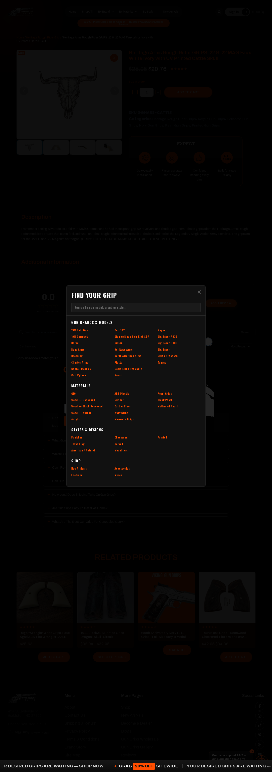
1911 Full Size (79, 330)
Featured (76, 475)
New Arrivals (79, 468)
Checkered (121, 437)
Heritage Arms (123, 349)
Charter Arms (79, 362)
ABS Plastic (121, 393)
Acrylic (75, 419)
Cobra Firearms (81, 369)
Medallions (121, 450)
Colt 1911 (119, 330)
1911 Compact (79, 336)
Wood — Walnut (81, 413)
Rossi (118, 375)
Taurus (162, 362)
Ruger (161, 330)
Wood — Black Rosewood (87, 406)
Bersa (75, 343)
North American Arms (127, 356)
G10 (73, 393)
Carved (118, 444)
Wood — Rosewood (83, 400)
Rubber (119, 400)
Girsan (118, 343)
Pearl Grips (165, 393)
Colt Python (78, 375)
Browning (77, 356)
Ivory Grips (121, 413)
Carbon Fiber (122, 406)
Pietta (118, 362)
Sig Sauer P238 (167, 336)
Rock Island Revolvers (128, 369)
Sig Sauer (164, 349)
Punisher (76, 437)
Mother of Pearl (168, 406)
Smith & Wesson (168, 356)
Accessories (122, 468)
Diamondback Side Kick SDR (132, 336)
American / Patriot (83, 450)
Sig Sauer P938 (167, 343)
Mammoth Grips (124, 419)
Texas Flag (78, 444)
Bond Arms (78, 349)
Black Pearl (165, 400)
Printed (162, 437)
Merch (118, 475)
